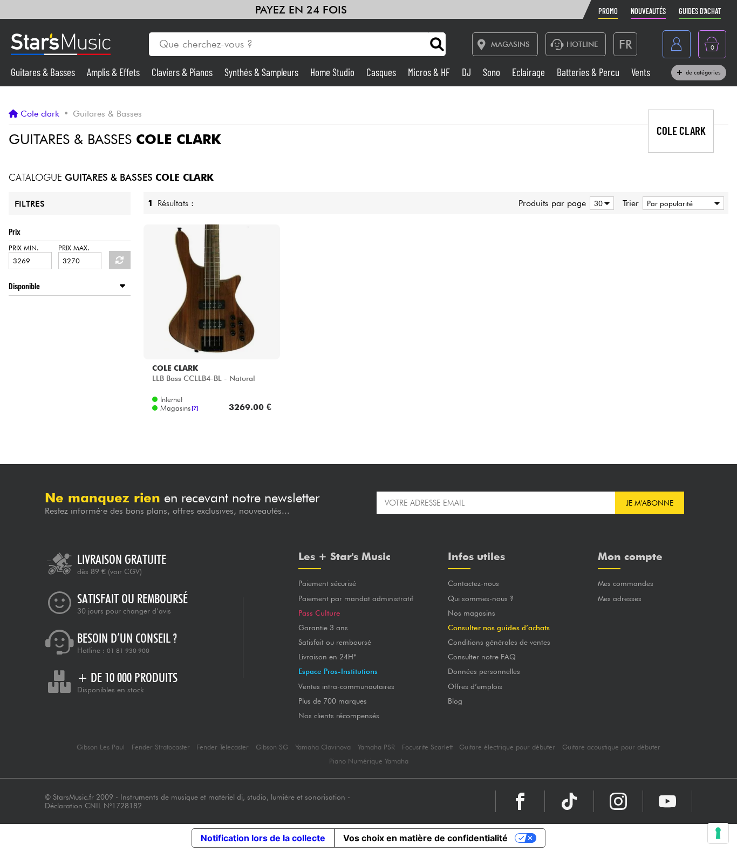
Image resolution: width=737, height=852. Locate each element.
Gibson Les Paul (101, 747)
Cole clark (40, 114)
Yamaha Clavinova (323, 747)
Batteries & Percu (589, 72)
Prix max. (74, 248)
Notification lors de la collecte (263, 838)
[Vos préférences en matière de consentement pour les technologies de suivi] (718, 833)
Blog (455, 701)
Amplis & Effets (114, 72)
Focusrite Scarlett (427, 747)
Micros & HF (430, 72)
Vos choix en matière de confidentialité (425, 838)
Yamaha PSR (376, 747)
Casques (382, 72)
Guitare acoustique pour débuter (611, 747)
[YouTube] (667, 801)
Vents (640, 72)
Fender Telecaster (222, 747)
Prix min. (24, 248)
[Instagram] (618, 801)
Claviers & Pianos (183, 72)
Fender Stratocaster (161, 747)
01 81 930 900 (128, 651)
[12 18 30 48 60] (600, 203)
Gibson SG (272, 747)
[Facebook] (520, 801)
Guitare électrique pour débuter (507, 747)
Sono (492, 72)
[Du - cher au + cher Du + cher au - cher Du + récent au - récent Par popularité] (681, 203)
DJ (467, 72)
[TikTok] (569, 801)
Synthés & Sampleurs (262, 72)
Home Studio (333, 72)
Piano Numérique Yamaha (368, 761)
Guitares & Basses (44, 72)
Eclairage (529, 72)
